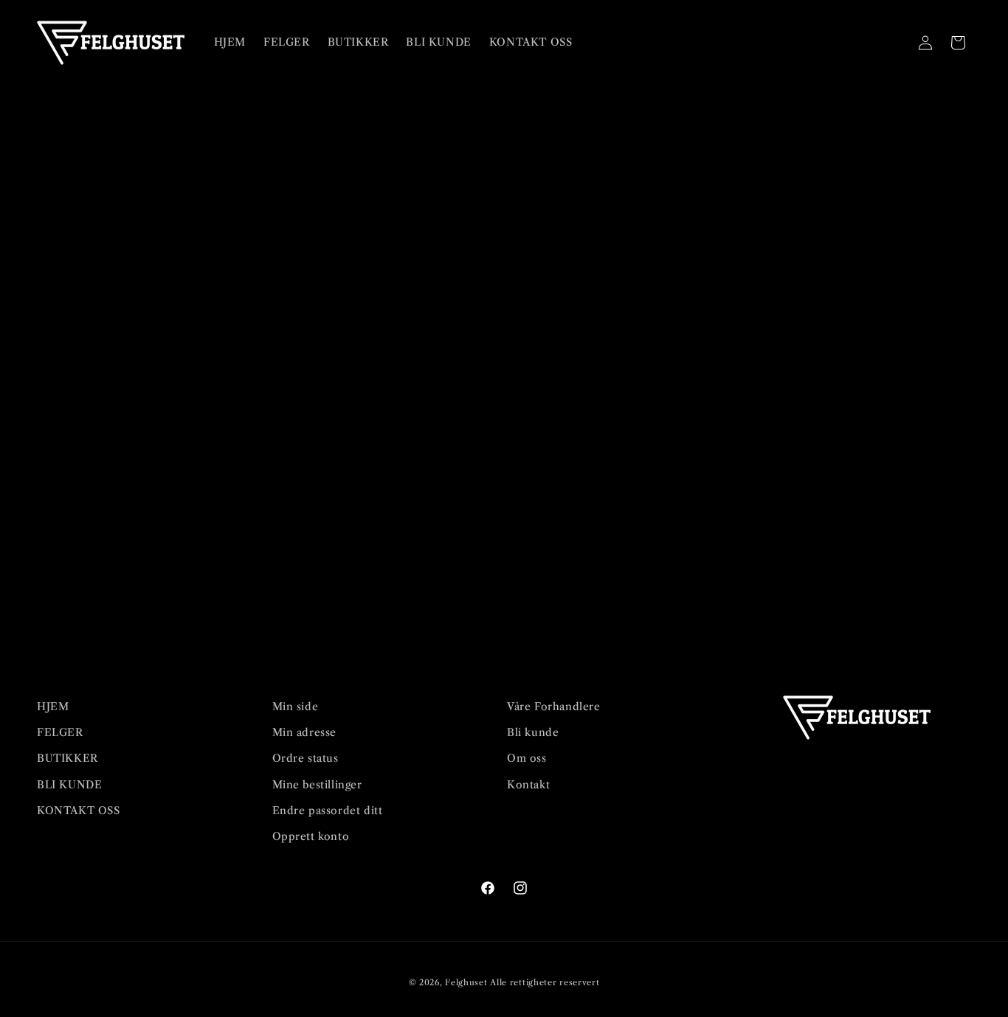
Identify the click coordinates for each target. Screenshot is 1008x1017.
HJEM (53, 706)
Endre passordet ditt (327, 810)
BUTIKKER (67, 758)
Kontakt (528, 784)
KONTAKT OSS (78, 810)
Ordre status (305, 758)
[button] (893, 43)
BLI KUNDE (69, 784)
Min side (295, 706)
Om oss (527, 758)
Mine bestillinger (317, 784)
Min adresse (304, 732)
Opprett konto (311, 836)
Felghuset (466, 982)
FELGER (60, 732)
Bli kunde (533, 732)
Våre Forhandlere (554, 706)
